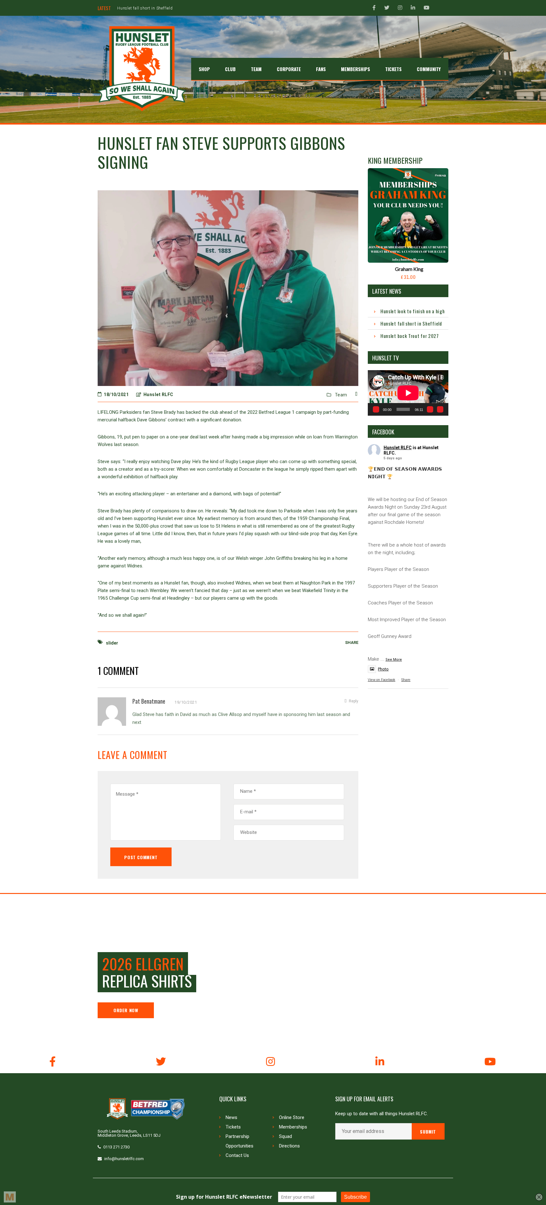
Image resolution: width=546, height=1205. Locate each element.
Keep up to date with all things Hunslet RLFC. (381, 1113)
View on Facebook (381, 680)
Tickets (233, 1127)
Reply (353, 701)
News (231, 1117)
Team (341, 395)
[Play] (376, 409)
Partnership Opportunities (239, 1141)
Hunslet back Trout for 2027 (144, 8)
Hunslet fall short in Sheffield (411, 323)
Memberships (293, 1127)
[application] (408, 392)
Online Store (291, 1117)
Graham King (409, 269)
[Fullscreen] (440, 409)
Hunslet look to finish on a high (412, 311)
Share (405, 680)
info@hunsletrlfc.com (124, 1158)
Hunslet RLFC (398, 447)
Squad (285, 1136)
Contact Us (237, 1155)
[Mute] (430, 409)
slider (112, 642)
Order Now (125, 1010)
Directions (289, 1146)
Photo (383, 669)
